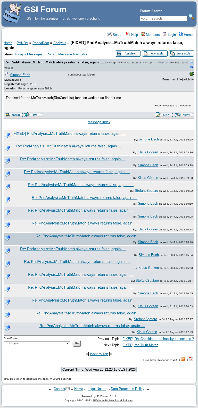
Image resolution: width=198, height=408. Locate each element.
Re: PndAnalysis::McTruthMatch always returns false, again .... (54, 62)
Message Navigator (72, 54)
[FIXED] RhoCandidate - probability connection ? (157, 339)
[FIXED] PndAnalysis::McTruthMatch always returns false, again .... (69, 133)
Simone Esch (20, 75)
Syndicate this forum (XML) (161, 360)
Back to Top (99, 354)
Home (188, 35)
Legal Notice (97, 389)
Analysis (59, 43)
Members (152, 35)
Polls (50, 54)
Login (171, 35)
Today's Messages (29, 54)
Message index (99, 122)
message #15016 (116, 62)
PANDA (22, 43)
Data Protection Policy (127, 389)
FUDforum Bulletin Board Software (113, 400)
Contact (59, 389)
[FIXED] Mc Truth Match (139, 345)
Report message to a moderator (173, 105)
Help (134, 35)
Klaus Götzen (148, 152)
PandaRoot (40, 43)
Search (117, 35)
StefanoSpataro (146, 191)
